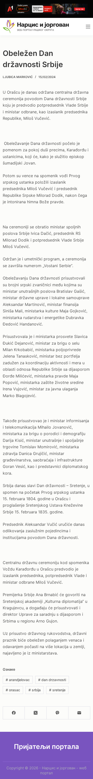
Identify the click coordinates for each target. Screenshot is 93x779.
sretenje (57, 690)
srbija (35, 690)
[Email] (79, 713)
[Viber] (57, 713)
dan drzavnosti (52, 680)
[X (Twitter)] (36, 713)
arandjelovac (18, 680)
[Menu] (88, 26)
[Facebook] (14, 713)
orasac (13, 690)
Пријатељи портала (46, 746)
